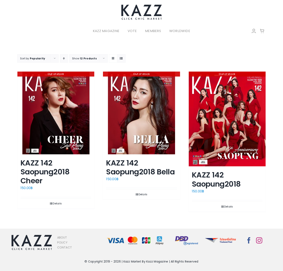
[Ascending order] (64, 58)
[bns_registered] (186, 236)
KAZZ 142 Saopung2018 (216, 179)
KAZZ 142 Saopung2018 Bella (140, 167)
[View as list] (121, 58)
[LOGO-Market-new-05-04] (141, 5)
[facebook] (249, 240)
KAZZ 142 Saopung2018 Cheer (45, 172)
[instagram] (259, 240)
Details (57, 203)
